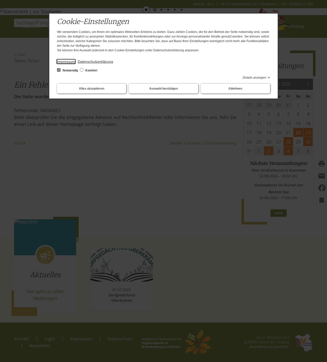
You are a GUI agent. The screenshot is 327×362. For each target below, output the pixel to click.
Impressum (66, 61)
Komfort (91, 70)
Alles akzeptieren (91, 88)
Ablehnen (235, 88)
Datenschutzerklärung (95, 61)
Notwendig (70, 70)
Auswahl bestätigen (163, 88)
